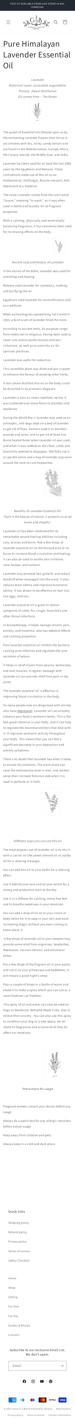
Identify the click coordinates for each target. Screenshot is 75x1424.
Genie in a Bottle (21, 1408)
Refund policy (17, 1232)
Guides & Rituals (19, 1325)
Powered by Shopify (41, 1408)
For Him (13, 1306)
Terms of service (19, 1251)
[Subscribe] (61, 1366)
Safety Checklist (19, 1260)
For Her (13, 1316)
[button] (8, 22)
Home (12, 1278)
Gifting (12, 1297)
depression (24, 711)
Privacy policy (17, 1241)
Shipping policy (18, 1223)
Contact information (60, 1415)
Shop (11, 1288)
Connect (14, 1335)
